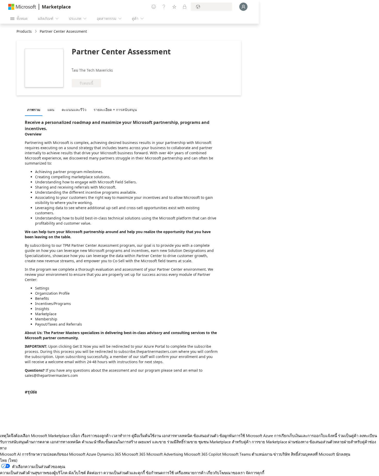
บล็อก (75, 435)
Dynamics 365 (109, 454)
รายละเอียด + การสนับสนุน (115, 109)
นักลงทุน (343, 454)
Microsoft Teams (236, 454)
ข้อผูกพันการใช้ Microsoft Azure (246, 435)
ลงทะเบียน (368, 435)
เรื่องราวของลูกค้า (96, 435)
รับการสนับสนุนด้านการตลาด (24, 441)
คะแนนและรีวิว (74, 109)
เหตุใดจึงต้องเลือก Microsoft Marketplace (34, 435)
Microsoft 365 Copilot (202, 454)
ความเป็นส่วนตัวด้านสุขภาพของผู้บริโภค (34, 472)
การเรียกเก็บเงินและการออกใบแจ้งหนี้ (305, 435)
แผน (50, 109)
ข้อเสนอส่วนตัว (205, 435)
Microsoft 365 (133, 454)
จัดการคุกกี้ (255, 472)
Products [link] (24, 31)
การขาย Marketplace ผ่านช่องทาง (280, 441)
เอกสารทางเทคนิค (177, 435)
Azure (91, 454)
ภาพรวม (33, 109)
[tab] (35, 109)
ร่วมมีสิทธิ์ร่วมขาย (182, 441)
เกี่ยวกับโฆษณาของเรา (226, 472)
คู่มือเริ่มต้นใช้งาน (146, 435)
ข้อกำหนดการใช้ (160, 472)
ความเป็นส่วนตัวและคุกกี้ (124, 472)
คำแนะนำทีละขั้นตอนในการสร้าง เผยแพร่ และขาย (124, 441)
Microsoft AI (10, 454)
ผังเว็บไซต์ (77, 472)
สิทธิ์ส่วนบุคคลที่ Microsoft (313, 454)
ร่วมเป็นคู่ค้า (348, 435)
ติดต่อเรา (94, 472)
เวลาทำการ (121, 435)
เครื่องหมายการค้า (190, 472)
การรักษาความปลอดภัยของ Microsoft (53, 454)
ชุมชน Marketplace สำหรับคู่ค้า (224, 441)
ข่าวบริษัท (281, 454)
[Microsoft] (22, 7)
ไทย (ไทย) (9, 460)
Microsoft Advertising (164, 454)
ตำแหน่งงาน (262, 454)
